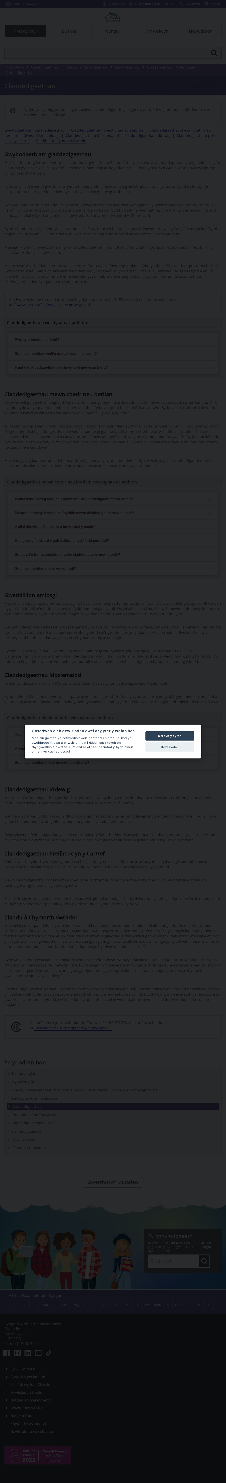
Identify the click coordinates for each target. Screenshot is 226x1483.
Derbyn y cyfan (170, 736)
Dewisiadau (170, 747)
